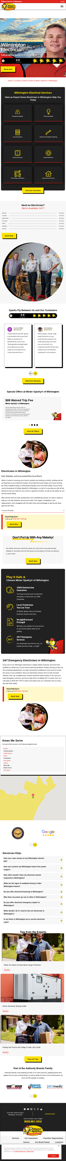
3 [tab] (34, 424)
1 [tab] (29, 424)
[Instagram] (31, 1109)
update (62, 1)
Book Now (8, 69)
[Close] (59, 1146)
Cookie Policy (30, 1151)
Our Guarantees (31, 1138)
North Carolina (28, 81)
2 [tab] (31, 424)
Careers (26, 1142)
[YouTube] (28, 1109)
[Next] (35, 373)
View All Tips (33, 1059)
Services (15, 1138)
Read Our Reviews (33, 381)
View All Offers (33, 431)
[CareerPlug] (25, 1109)
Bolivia (6, 748)
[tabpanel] (32, 408)
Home (10, 81)
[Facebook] (38, 1109)
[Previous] (31, 373)
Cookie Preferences (20, 1151)
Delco (5, 756)
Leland (6, 763)
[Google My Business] (41, 1109)
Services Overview (33, 190)
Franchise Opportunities (53, 1138)
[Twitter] (35, 1109)
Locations (17, 81)
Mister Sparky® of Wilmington (46, 81)
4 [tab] (36, 424)
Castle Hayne (8, 753)
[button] (62, 6)
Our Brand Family (42, 1142)
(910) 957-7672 (18, 519)
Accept (53, 1155)
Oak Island (7, 770)
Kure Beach (7, 760)
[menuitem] (15, 1138)
